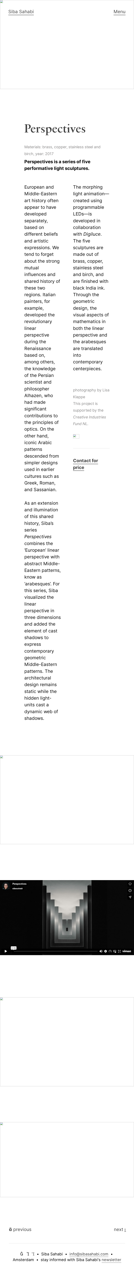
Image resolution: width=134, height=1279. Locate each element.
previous (20, 1229)
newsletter (111, 1259)
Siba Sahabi (21, 11)
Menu (120, 11)
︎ (33, 1254)
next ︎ (120, 1229)
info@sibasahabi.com (88, 1254)
